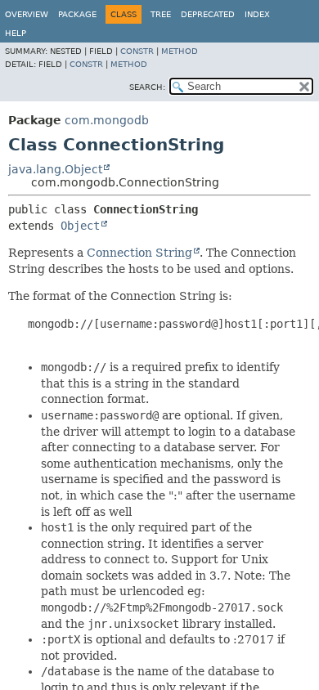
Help (15, 33)
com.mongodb (107, 120)
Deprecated (208, 14)
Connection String (139, 252)
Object (80, 225)
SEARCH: (147, 87)
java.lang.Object (55, 169)
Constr (137, 51)
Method (179, 51)
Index (257, 14)
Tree (161, 14)
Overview (26, 14)
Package (77, 14)
